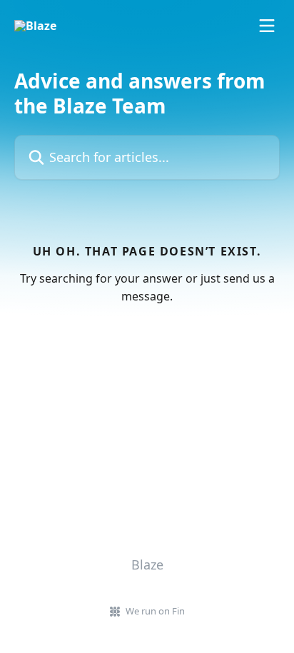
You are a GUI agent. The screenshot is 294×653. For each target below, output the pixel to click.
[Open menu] (267, 25)
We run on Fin (155, 610)
